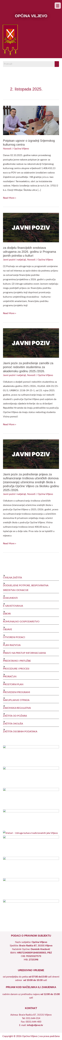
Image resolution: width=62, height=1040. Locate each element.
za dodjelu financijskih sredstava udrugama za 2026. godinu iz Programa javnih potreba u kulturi (29, 251)
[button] (58, 5)
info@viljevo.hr (35, 1025)
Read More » (9, 197)
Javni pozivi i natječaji (14, 260)
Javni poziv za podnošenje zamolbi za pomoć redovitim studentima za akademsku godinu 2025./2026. (28, 367)
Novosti (7, 149)
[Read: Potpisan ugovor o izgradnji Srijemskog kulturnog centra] (31, 120)
